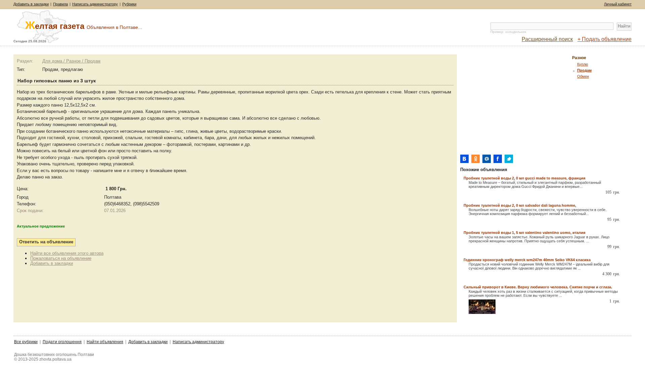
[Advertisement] (516, 101)
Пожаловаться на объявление (60, 258)
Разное (579, 57)
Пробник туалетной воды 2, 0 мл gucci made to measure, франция (524, 178)
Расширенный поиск (547, 39)
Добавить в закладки (31, 4)
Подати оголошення (62, 341)
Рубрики (129, 4)
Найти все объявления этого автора (66, 253)
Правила (60, 4)
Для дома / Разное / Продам (71, 61)
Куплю (582, 64)
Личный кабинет (618, 4)
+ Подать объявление (604, 39)
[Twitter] (509, 159)
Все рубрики (26, 341)
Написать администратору (95, 4)
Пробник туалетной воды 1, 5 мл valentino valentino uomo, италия (524, 233)
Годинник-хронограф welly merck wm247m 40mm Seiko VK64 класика (527, 260)
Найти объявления (105, 341)
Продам (584, 70)
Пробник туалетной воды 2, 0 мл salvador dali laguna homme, (520, 205)
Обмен (583, 76)
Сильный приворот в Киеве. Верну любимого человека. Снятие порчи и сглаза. (538, 287)
